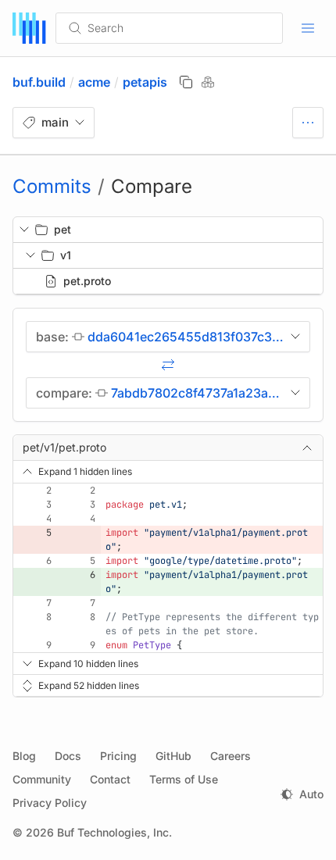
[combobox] (175, 28)
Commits (52, 186)
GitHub (173, 755)
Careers (230, 755)
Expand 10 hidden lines (88, 663)
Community (42, 779)
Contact (110, 779)
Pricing (118, 755)
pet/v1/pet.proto (64, 447)
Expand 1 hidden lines (85, 471)
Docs (68, 755)
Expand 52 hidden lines (88, 685)
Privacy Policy (50, 802)
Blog (24, 755)
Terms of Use (183, 779)
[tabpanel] (168, 426)
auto (311, 794)
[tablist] (307, 122)
